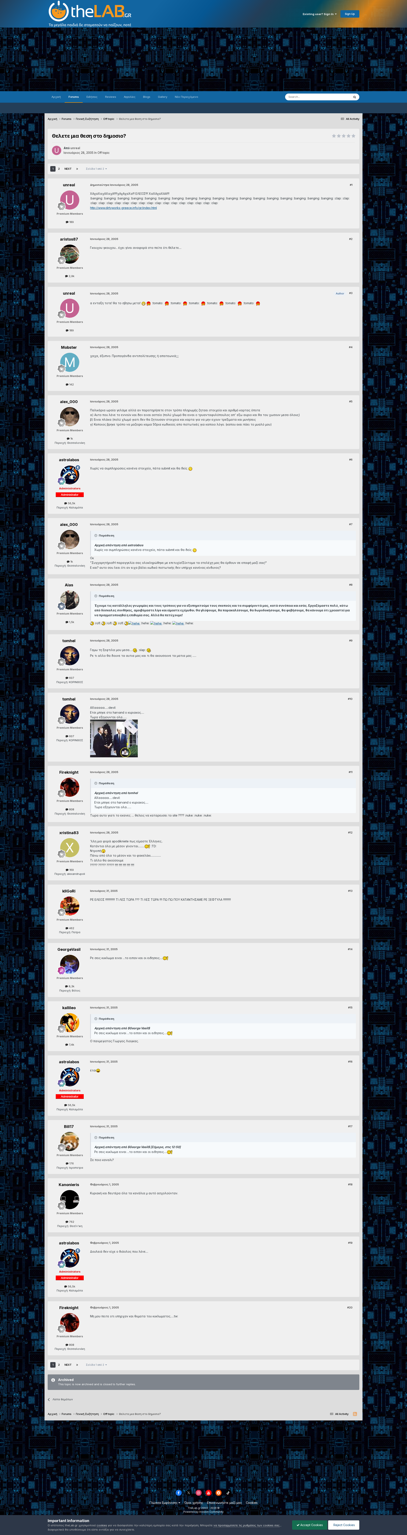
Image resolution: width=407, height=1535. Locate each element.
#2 (351, 239)
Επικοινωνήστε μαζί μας (224, 1502)
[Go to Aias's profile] (69, 599)
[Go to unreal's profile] (56, 150)
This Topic (337, 96)
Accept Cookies (311, 1525)
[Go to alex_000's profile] (69, 416)
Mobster (69, 347)
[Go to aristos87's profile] (69, 254)
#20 (350, 1307)
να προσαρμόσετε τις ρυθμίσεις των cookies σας (246, 1525)
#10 (350, 698)
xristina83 (69, 833)
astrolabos (69, 460)
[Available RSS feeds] (355, 1414)
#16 (350, 1061)
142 (71, 384)
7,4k (71, 1044)
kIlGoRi (68, 891)
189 (71, 222)
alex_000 (69, 401)
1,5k (71, 622)
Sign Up (350, 13)
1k (71, 438)
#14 (350, 949)
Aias (69, 585)
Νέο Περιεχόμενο (186, 96)
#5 (351, 401)
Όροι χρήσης (193, 1502)
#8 (351, 584)
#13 (350, 890)
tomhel (68, 641)
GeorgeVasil (69, 949)
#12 (350, 832)
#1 (351, 184)
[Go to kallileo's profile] (69, 1022)
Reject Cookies (344, 1525)
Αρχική (56, 96)
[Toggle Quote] (96, 535)
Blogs (146, 96)
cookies (102, 1525)
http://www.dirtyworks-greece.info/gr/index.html (123, 208)
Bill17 (69, 1126)
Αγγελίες (129, 96)
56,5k (71, 503)
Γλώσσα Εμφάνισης (163, 1502)
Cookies (252, 1502)
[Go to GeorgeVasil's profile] (69, 964)
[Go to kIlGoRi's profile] (69, 906)
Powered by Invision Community (203, 1511)
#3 (351, 293)
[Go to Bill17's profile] (69, 1141)
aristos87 (69, 239)
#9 (351, 640)
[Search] (354, 97)
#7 (351, 524)
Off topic (104, 152)
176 (71, 1163)
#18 (350, 1184)
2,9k (71, 276)
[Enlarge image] (143, 303)
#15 (350, 1007)
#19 (350, 1242)
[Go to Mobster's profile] (69, 362)
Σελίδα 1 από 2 (95, 168)
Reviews (110, 96)
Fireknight (68, 772)
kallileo (69, 1008)
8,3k (71, 986)
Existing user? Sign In (319, 14)
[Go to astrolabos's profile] (69, 474)
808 (71, 809)
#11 (351, 772)
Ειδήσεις (92, 96)
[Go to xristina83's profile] (69, 847)
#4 (351, 347)
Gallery (162, 96)
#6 (351, 459)
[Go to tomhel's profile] (69, 655)
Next (68, 168)
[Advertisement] (203, 59)
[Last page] (77, 169)
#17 (350, 1126)
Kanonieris (69, 1184)
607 (71, 677)
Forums (73, 96)
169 (71, 869)
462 (71, 928)
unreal (69, 185)
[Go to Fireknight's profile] (69, 787)
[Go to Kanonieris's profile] (69, 1199)
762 (71, 1221)
